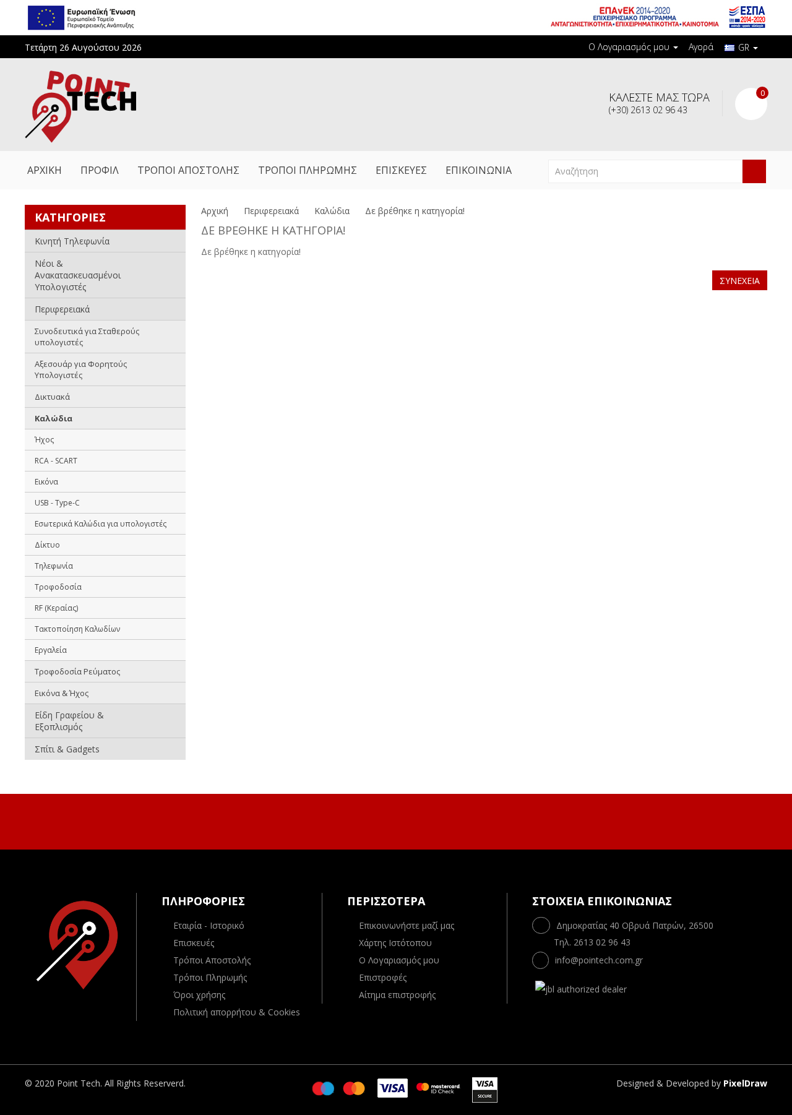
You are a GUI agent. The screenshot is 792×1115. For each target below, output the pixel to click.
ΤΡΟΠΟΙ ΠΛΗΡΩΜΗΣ (307, 170)
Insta (408, 819)
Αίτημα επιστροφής (397, 995)
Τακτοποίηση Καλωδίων (77, 629)
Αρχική (214, 211)
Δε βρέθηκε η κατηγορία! (415, 211)
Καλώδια (53, 418)
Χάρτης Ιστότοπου (395, 943)
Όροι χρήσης (199, 995)
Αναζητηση (754, 171)
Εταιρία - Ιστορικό (208, 925)
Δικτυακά (52, 396)
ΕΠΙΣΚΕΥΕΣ (401, 170)
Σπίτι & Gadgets (67, 749)
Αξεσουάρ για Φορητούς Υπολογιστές (81, 369)
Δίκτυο (47, 545)
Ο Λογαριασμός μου (399, 960)
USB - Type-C (57, 502)
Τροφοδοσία (58, 587)
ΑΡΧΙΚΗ (44, 170)
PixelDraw (745, 1083)
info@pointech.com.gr (599, 960)
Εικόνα (46, 481)
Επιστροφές (383, 977)
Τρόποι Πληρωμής (210, 977)
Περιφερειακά (62, 309)
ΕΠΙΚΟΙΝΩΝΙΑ (479, 170)
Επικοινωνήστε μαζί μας (406, 925)
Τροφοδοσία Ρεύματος (77, 671)
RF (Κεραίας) (56, 608)
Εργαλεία (51, 650)
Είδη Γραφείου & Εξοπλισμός (69, 721)
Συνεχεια (740, 280)
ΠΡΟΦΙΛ (99, 170)
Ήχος (44, 439)
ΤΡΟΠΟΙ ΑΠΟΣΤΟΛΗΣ (188, 170)
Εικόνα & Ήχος (61, 693)
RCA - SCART (56, 460)
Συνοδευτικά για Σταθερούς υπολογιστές (87, 336)
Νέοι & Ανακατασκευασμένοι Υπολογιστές (78, 275)
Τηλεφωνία (54, 566)
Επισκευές (193, 943)
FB (381, 819)
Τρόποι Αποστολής (212, 960)
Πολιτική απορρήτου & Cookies (236, 1012)
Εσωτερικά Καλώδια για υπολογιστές (100, 524)
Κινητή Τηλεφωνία (72, 241)
